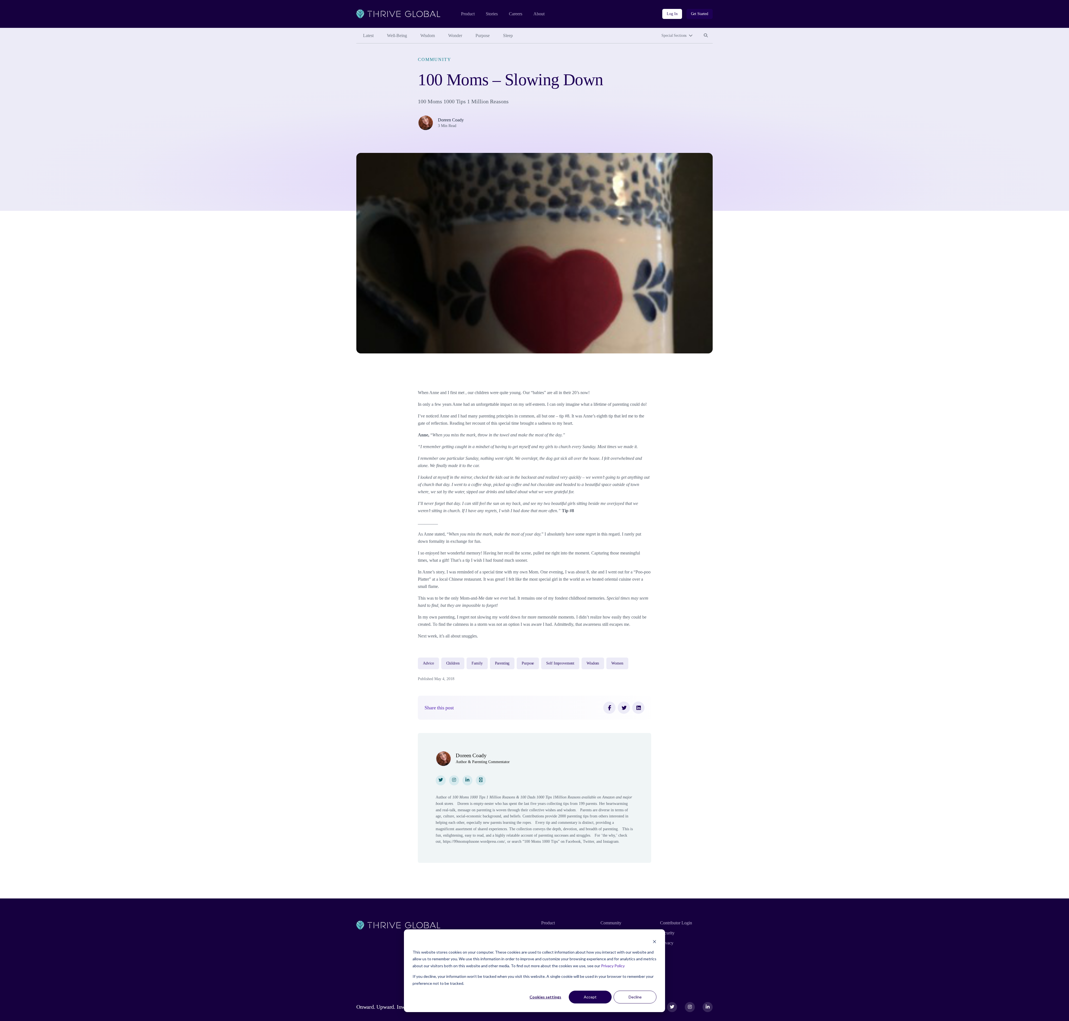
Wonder (455, 35)
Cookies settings (545, 997)
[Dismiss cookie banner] (654, 941)
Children (453, 663)
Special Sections (673, 35)
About (539, 13)
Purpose (482, 35)
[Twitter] (624, 708)
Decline (635, 997)
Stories (492, 13)
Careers (515, 13)
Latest (368, 35)
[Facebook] (609, 708)
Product (468, 13)
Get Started (699, 14)
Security (667, 932)
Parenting (502, 663)
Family (477, 663)
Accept (590, 997)
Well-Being (397, 35)
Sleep (508, 35)
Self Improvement (560, 663)
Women (617, 663)
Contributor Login (676, 922)
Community (434, 59)
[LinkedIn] (638, 708)
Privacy (666, 943)
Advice (428, 663)
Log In (672, 14)
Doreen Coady (451, 120)
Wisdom (427, 35)
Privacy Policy (613, 965)
